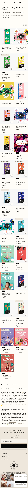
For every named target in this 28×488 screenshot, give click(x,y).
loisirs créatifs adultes (20, 404)
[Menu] (1, 2)
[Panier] (26, 2)
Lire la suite (6, 17)
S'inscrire (14, 446)
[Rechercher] (5, 2)
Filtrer (4, 25)
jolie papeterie (12, 422)
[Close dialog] (26, 474)
